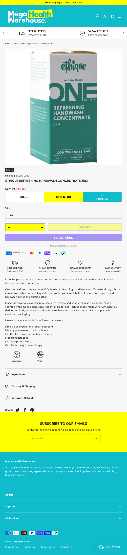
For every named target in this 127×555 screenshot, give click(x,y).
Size (7, 207)
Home (7, 44)
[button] (112, 16)
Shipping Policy (12, 547)
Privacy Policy (67, 547)
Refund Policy (30, 547)
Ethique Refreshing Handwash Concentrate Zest (34, 44)
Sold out (84, 227)
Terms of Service (48, 547)
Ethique (9, 175)
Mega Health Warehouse (23, 542)
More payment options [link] (63, 245)
